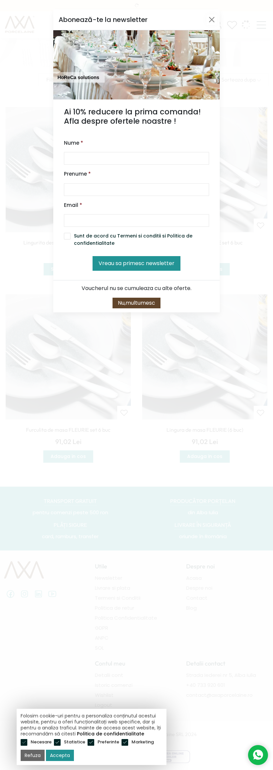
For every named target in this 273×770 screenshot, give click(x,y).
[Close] (211, 19)
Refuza (33, 755)
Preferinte (108, 742)
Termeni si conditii (139, 235)
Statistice (74, 742)
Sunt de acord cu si (133, 239)
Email (73, 205)
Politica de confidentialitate (110, 733)
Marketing (143, 742)
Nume (73, 142)
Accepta (60, 755)
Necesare (41, 742)
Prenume (77, 173)
